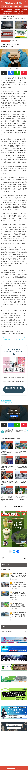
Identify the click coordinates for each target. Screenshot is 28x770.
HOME (3, 16)
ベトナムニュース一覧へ (13, 339)
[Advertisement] (14, 748)
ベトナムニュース (18, 6)
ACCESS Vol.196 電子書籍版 (14, 506)
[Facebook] (14, 416)
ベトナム (18, 402)
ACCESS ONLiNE (11, 768)
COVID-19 (5, 402)
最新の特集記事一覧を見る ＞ (14, 389)
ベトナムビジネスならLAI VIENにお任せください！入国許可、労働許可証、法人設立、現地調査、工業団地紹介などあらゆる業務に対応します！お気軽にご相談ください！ (14, 11)
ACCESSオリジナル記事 (7, 6)
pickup (11, 402)
